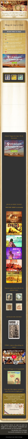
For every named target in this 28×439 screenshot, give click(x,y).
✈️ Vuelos (8, 34)
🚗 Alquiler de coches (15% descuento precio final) (12, 39)
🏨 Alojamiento (9, 36)
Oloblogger (20, 437)
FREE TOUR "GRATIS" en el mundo (14, 207)
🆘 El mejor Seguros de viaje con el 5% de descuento (13, 52)
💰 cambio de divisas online (14, 49)
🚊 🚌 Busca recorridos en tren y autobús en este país (12, 43)
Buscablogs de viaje (10, 437)
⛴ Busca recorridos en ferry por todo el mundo (13, 46)
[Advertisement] (14, 95)
